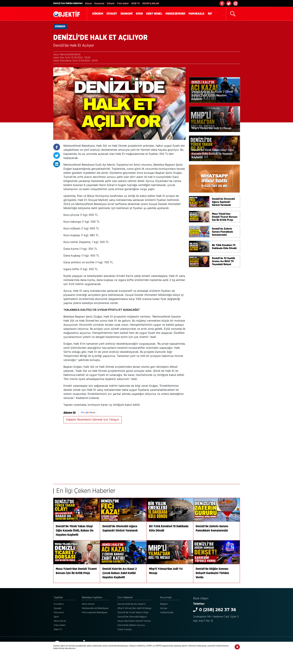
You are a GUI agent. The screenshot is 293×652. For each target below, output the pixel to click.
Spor (56, 616)
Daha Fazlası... (125, 629)
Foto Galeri (123, 3)
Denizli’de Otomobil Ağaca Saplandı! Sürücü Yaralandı (132, 617)
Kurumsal (99, 3)
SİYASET (111, 13)
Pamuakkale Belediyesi (95, 612)
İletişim (111, 3)
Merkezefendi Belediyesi (95, 608)
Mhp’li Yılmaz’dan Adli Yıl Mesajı (134, 608)
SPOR (139, 13)
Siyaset (57, 608)
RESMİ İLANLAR (150, 3)
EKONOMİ (127, 13)
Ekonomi (59, 612)
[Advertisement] (124, 452)
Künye (88, 3)
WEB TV (135, 3)
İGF (210, 13)
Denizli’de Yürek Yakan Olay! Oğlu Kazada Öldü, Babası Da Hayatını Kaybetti (134, 613)
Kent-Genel (88, 603)
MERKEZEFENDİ (175, 13)
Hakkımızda (166, 612)
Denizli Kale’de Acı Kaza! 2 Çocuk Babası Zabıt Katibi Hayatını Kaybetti (131, 604)
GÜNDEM (97, 13)
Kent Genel (60, 620)
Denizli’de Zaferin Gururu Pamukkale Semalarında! (131, 625)
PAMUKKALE (196, 13)
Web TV (58, 629)
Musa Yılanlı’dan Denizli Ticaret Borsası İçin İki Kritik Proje (134, 621)
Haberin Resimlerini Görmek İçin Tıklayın (92, 419)
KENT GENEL (154, 13)
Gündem (59, 603)
